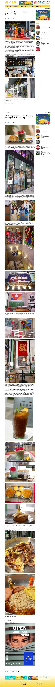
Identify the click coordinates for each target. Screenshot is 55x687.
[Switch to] (41, 6)
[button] (48, 6)
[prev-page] (42, 52)
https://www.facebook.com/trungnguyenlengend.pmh (16, 101)
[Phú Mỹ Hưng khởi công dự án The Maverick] (38, 49)
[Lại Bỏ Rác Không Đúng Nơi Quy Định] (38, 43)
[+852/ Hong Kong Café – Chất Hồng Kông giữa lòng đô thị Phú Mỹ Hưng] (38, 32)
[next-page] (43, 52)
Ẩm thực (9, 8)
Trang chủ (6, 8)
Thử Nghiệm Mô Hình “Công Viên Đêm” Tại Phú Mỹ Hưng (45, 27)
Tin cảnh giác (42, 42)
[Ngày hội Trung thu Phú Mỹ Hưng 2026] (38, 38)
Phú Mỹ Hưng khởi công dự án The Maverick (45, 49)
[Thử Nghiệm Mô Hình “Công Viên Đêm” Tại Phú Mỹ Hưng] (38, 27)
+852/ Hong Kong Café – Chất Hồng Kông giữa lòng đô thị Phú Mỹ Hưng (45, 33)
